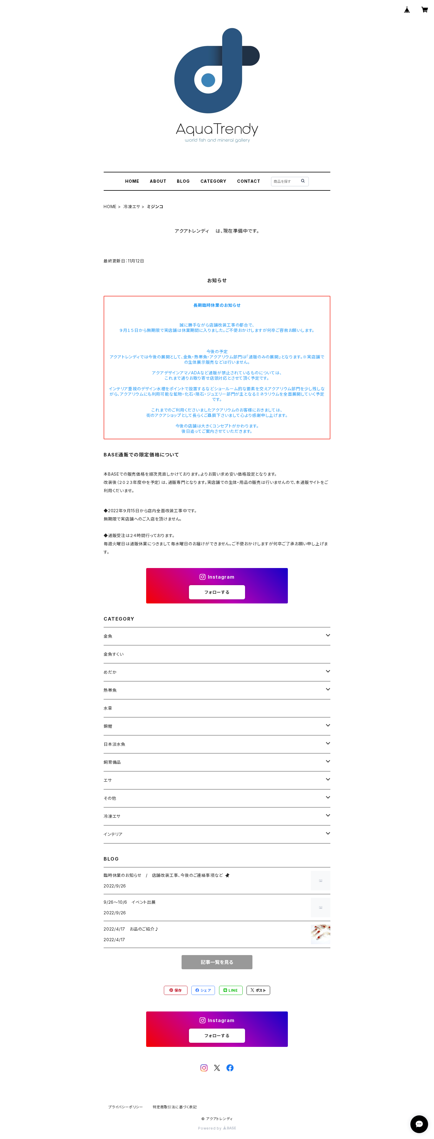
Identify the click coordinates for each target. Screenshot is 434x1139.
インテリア (113, 834)
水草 (108, 708)
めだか (110, 672)
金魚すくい (114, 654)
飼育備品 (112, 762)
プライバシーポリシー (125, 1107)
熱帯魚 (110, 690)
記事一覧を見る (217, 962)
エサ (108, 780)
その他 (110, 798)
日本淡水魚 (114, 744)
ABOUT (158, 181)
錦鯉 (108, 726)
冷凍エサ (131, 206)
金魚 (108, 636)
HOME (132, 181)
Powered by (210, 1128)
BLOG (183, 181)
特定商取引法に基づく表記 (175, 1107)
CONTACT (248, 181)
